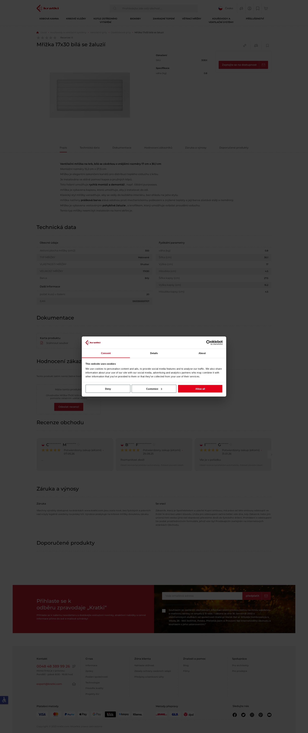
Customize (152, 388)
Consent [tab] (106, 353)
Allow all (200, 388)
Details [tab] (154, 353)
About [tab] (202, 353)
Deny (108, 388)
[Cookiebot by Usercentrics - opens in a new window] (209, 342)
